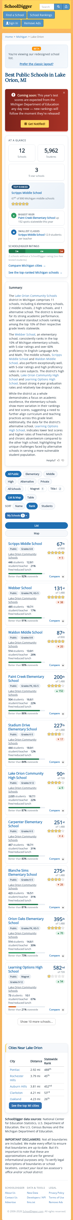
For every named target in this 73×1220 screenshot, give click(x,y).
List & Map (14, 497)
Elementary (32, 474)
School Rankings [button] (41, 15)
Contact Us (11, 1197)
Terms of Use (56, 1197)
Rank (32, 506)
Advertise (10, 1202)
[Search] (58, 7)
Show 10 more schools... (36, 1021)
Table (30, 497)
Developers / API (36, 1197)
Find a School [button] (15, 15)
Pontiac (15, 1070)
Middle (50, 474)
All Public (13, 474)
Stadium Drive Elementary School (22, 727)
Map (36, 533)
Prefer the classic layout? (36, 64)
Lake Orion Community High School (25, 775)
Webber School (25, 334)
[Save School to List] (63, 576)
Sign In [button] (13, 23)
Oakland (15, 1099)
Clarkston (16, 1093)
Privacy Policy (56, 1193)
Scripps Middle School (27, 193)
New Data (32, 1193)
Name (19, 506)
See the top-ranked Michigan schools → (35, 272)
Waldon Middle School (25, 632)
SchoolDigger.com (33, 1211)
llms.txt (31, 1202)
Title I (55, 488)
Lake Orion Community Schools (36, 296)
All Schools (14, 489)
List (36, 525)
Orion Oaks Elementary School (26, 921)
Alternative (27, 481)
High (11, 481)
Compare (54, 576)
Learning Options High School (25, 969)
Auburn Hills (18, 1086)
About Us (10, 1193)
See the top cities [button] (25, 1105)
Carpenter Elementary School (25, 824)
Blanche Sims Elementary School (22, 872)
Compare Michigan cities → (27, 265)
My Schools (15, 515)
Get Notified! (36, 124)
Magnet (36, 488)
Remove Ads (56, 1202)
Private (45, 481)
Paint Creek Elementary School (36, 218)
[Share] (66, 7)
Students (47, 506)
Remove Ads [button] (32, 23)
